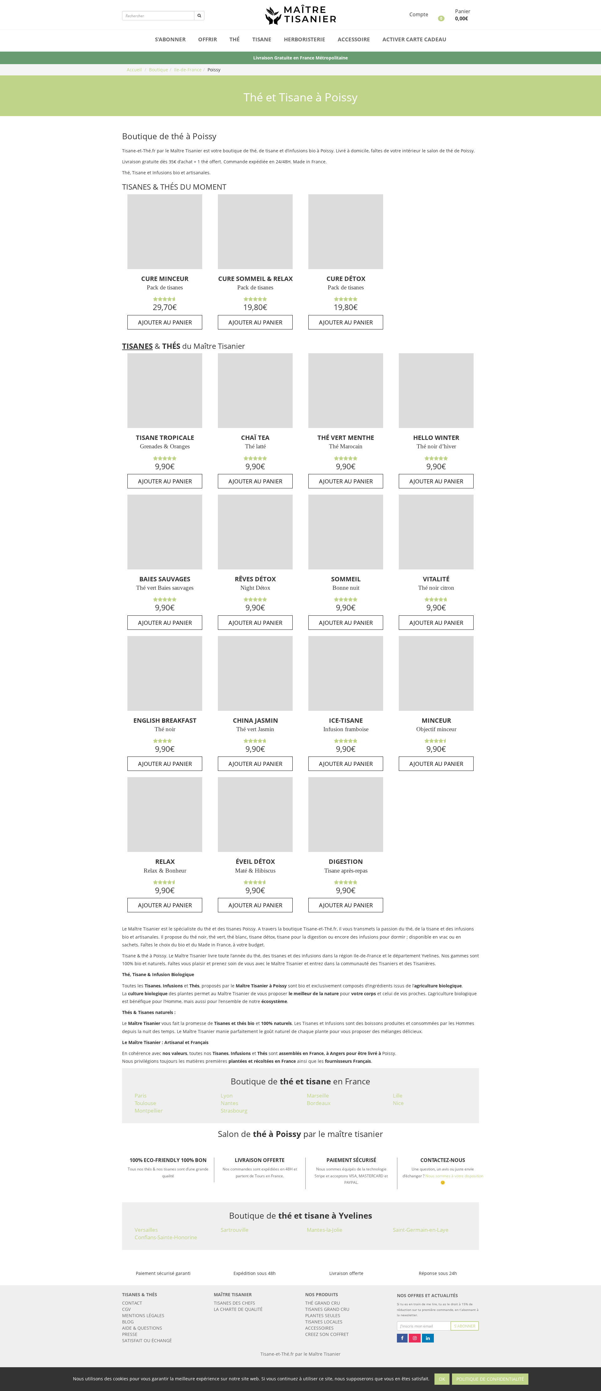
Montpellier (149, 1110)
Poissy (214, 70)
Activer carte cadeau (414, 39)
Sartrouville (235, 1229)
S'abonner (170, 39)
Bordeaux (319, 1103)
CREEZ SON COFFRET (327, 1334)
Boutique (158, 70)
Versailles (146, 1229)
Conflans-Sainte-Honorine (166, 1237)
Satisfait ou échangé (147, 1340)
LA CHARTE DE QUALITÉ (238, 1309)
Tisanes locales (323, 1322)
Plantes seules (322, 1315)
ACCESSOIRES (319, 1328)
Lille (398, 1095)
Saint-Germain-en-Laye (421, 1229)
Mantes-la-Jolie (324, 1229)
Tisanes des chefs (234, 1303)
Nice (398, 1103)
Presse (129, 1334)
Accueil (134, 70)
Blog (128, 1322)
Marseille (318, 1095)
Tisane (261, 39)
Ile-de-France (188, 70)
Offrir (207, 39)
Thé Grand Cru (322, 1303)
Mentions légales (143, 1315)
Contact (132, 1303)
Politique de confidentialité (490, 1379)
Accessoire (354, 39)
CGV (126, 1309)
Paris (140, 1095)
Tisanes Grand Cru (327, 1309)
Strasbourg (234, 1110)
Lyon (227, 1095)
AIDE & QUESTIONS (142, 1328)
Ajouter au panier (165, 322)
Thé (234, 39)
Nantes (229, 1103)
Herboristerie (304, 39)
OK (442, 1379)
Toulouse (145, 1103)
